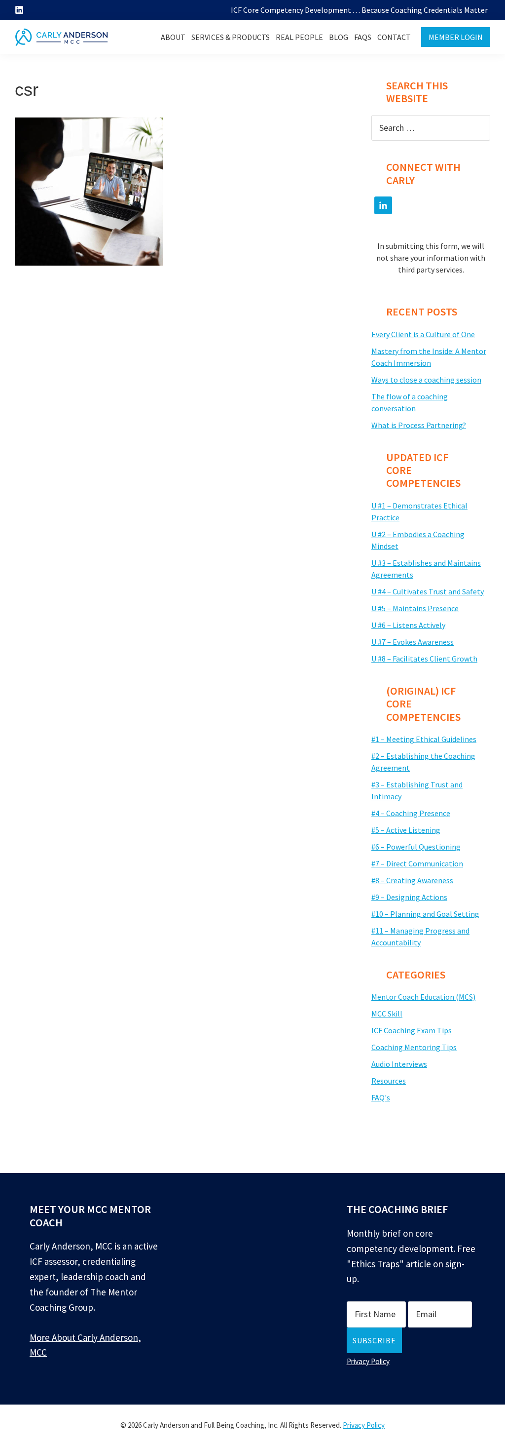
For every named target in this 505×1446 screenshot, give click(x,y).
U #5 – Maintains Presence (415, 608)
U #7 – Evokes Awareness (412, 642)
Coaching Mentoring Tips (414, 1047)
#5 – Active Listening (405, 830)
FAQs (362, 37)
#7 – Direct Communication (417, 863)
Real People (299, 37)
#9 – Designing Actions (409, 897)
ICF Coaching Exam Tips (411, 1030)
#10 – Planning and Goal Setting (425, 914)
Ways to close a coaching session (426, 380)
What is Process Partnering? (418, 425)
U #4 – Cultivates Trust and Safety (427, 591)
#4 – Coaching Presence (410, 813)
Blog (338, 37)
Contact (394, 37)
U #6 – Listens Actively (408, 625)
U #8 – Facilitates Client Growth (424, 659)
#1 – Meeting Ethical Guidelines (423, 739)
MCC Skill (386, 1013)
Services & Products (230, 37)
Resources (388, 1081)
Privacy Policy (368, 1361)
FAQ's (380, 1097)
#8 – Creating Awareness (412, 880)
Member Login (456, 37)
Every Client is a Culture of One (423, 334)
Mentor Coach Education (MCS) (423, 997)
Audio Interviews (399, 1064)
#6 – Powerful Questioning (416, 847)
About (173, 37)
